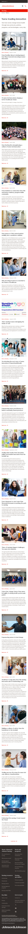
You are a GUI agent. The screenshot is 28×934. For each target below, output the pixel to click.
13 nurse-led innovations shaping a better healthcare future (12, 99)
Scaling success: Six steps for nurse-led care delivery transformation (14, 773)
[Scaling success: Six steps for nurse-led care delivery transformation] (14, 758)
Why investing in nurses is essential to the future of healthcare (13, 281)
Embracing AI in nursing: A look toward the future (13, 819)
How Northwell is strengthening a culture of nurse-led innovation (12, 146)
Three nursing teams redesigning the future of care (13, 322)
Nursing (3, 12)
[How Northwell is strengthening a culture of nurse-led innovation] (14, 131)
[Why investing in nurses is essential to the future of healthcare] (14, 266)
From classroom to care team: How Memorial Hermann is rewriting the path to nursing (14, 503)
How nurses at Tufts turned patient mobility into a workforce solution (12, 234)
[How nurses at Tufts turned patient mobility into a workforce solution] (14, 219)
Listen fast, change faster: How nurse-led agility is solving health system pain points (13, 593)
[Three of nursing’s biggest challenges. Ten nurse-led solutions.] (14, 533)
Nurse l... (8, 12)
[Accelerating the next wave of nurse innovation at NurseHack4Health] (14, 347)
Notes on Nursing (5, 52)
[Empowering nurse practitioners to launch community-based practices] (14, 394)
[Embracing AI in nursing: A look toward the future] (14, 804)
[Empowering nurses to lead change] (14, 623)
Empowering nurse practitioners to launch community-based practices (12, 409)
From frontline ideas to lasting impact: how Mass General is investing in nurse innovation (13, 56)
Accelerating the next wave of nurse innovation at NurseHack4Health (13, 362)
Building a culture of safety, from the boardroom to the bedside (13, 729)
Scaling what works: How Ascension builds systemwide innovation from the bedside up (13, 454)
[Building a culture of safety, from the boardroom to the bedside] (14, 714)
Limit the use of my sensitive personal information (9, 916)
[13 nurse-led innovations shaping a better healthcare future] (14, 84)
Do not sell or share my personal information (9, 915)
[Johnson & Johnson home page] (8, 6)
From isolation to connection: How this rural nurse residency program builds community (13, 192)
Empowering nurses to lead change (12, 637)
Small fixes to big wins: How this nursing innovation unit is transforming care (14, 680)
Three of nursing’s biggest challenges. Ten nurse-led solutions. (13, 548)
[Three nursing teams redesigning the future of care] (14, 308)
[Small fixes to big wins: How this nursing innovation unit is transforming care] (14, 666)
